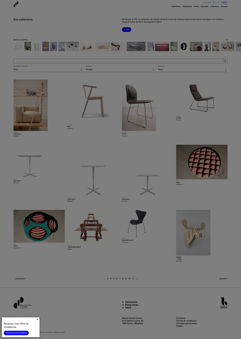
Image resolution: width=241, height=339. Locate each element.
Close (37, 319)
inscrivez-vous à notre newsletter (16, 333)
